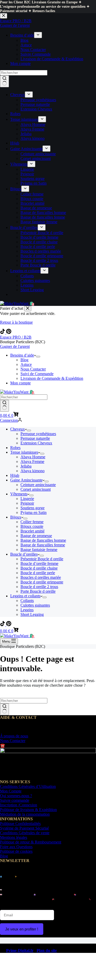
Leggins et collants (25, 596)
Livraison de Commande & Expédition (51, 378)
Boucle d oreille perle (37, 573)
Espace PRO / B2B (15, 337)
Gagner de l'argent (15, 346)
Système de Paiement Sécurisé (24, 828)
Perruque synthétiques (38, 434)
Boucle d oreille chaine (39, 568)
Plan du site (47, 950)
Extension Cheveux (36, 443)
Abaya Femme (32, 461)
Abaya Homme (32, 457)
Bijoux (15, 517)
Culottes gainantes (35, 605)
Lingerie (27, 498)
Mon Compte (11, 791)
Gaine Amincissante (26, 480)
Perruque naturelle (35, 438)
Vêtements (18, 494)
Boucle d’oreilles (24, 554)
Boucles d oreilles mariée (40, 577)
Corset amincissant (35, 489)
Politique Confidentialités (20, 823)
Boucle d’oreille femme (39, 563)
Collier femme (32, 522)
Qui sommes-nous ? (16, 796)
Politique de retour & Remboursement (30, 842)
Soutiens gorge (32, 508)
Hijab (14, 475)
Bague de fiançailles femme (42, 545)
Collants (27, 600)
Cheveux (17, 429)
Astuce (26, 364)
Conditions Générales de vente (24, 833)
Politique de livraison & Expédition (28, 809)
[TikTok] (3, 332)
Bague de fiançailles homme (43, 540)
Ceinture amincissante (38, 484)
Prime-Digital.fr (20, 950)
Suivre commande (14, 800)
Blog (24, 360)
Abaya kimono (32, 471)
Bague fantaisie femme (38, 549)
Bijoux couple (31, 526)
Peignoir (27, 503)
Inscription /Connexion (18, 805)
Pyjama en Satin (33, 512)
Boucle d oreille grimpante (41, 582)
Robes (15, 447)
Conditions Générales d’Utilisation (28, 786)
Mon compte (20, 383)
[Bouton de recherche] (4, 406)
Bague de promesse (36, 535)
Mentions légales (13, 837)
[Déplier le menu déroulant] (38, 356)
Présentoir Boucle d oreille (41, 559)
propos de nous (14, 736)
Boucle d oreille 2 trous (39, 586)
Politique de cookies (16, 851)
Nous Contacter (33, 369)
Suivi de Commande (37, 374)
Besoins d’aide (22, 355)
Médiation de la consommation (25, 814)
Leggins (27, 610)
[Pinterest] (8, 332)
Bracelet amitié (32, 531)
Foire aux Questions (16, 846)
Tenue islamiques (24, 452)
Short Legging (32, 614)
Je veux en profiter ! (21, 929)
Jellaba (25, 466)
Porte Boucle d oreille (38, 591)
